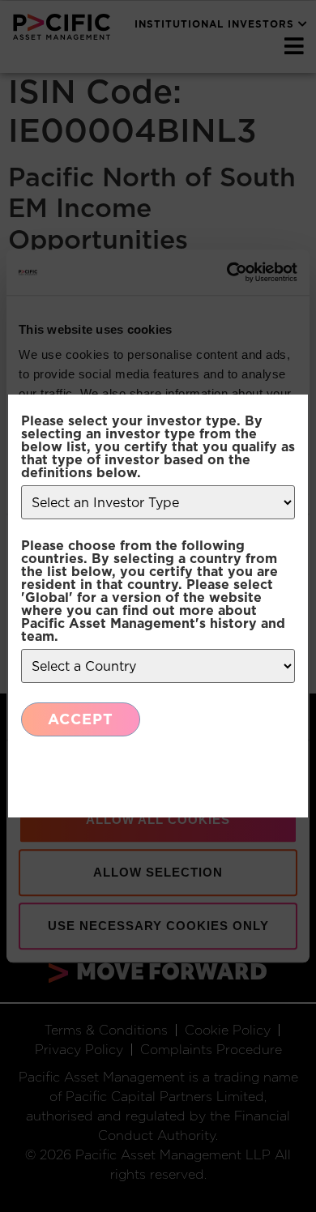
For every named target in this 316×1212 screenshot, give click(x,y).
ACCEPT (80, 719)
